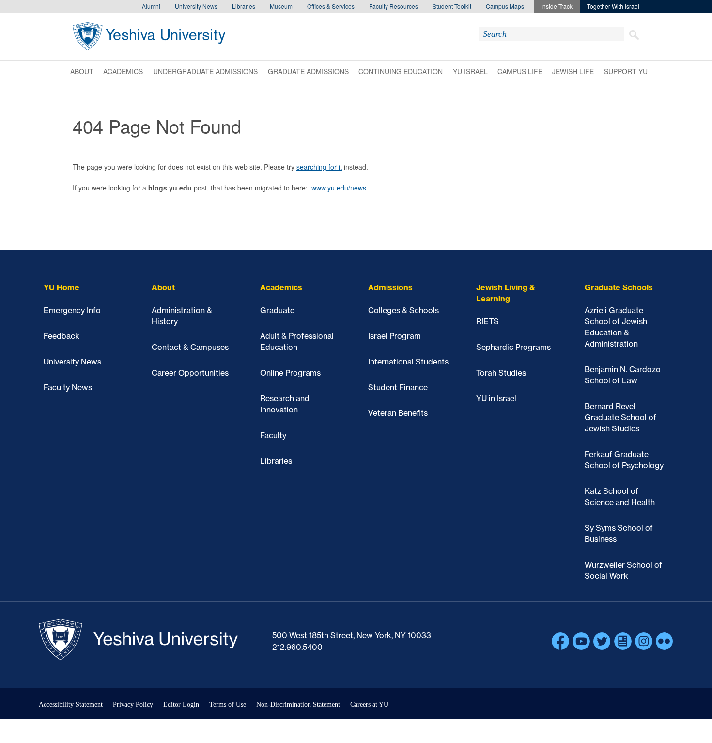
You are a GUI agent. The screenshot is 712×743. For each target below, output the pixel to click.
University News (196, 6)
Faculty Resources (393, 6)
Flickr (664, 641)
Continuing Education (400, 71)
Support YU (626, 71)
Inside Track (557, 6)
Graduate (277, 310)
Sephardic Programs (513, 347)
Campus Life (519, 71)
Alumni (151, 6)
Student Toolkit (452, 6)
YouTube (581, 641)
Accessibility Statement (71, 704)
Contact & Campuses (190, 347)
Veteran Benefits (398, 413)
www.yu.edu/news (338, 187)
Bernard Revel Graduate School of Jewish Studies (620, 417)
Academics (123, 71)
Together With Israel (613, 6)
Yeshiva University (149, 36)
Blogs (623, 641)
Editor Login (181, 704)
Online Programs (290, 373)
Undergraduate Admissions (205, 71)
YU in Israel (496, 398)
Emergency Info (72, 310)
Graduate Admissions (308, 71)
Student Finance (398, 387)
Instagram (643, 641)
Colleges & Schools (403, 310)
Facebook (560, 641)
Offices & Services (331, 6)
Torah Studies (501, 373)
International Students (408, 361)
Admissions (390, 287)
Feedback (61, 336)
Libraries (243, 6)
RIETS (487, 321)
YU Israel (470, 71)
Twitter (602, 641)
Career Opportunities (190, 373)
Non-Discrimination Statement (298, 704)
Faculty (273, 435)
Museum (281, 6)
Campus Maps (505, 6)
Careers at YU (369, 704)
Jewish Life (573, 71)
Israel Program (394, 336)
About (81, 71)
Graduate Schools (619, 287)
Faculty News (68, 387)
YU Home (61, 287)
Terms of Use (227, 704)
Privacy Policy (133, 704)
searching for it (319, 167)
